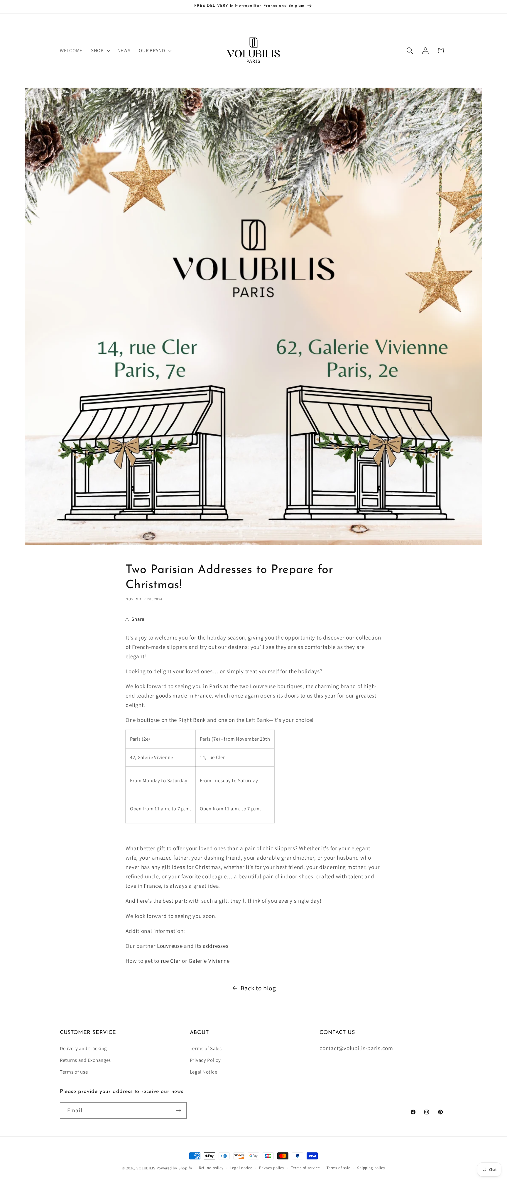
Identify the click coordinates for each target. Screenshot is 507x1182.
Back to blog (258, 988)
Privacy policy (271, 1167)
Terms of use (74, 1072)
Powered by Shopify (174, 1168)
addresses (215, 946)
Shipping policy (371, 1167)
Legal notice (241, 1167)
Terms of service (305, 1167)
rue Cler (171, 961)
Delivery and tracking (83, 1048)
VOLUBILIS (146, 1168)
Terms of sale (338, 1167)
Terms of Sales (206, 1048)
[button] (100, 50)
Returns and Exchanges (85, 1060)
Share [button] (137, 619)
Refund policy (211, 1167)
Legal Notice (203, 1072)
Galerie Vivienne (209, 961)
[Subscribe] (178, 1110)
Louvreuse (169, 946)
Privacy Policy (205, 1060)
